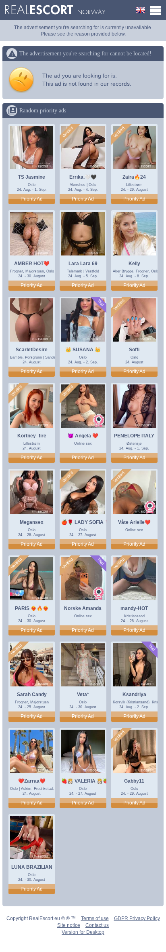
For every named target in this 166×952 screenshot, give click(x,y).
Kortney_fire (31, 436)
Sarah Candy (32, 694)
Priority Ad (32, 199)
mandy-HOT (134, 608)
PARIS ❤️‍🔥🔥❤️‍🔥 (32, 608)
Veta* (83, 694)
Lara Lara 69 (83, 263)
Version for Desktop (83, 932)
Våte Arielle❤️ (134, 522)
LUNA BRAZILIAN (31, 867)
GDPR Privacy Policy (137, 918)
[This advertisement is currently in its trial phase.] (100, 302)
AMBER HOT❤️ (32, 263)
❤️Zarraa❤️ (32, 781)
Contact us (97, 925)
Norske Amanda (83, 608)
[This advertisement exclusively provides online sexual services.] (98, 420)
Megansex (32, 522)
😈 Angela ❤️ (83, 436)
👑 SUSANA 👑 (83, 350)
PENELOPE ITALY (134, 436)
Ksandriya (134, 694)
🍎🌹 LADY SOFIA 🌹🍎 (89, 522)
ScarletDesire (32, 350)
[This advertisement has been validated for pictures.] (68, 132)
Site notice (68, 925)
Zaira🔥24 (134, 177)
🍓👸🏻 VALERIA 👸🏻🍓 (85, 781)
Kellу (134, 263)
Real (55, 10)
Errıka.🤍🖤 (83, 177)
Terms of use (95, 918)
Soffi (134, 350)
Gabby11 (134, 781)
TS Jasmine (31, 177)
